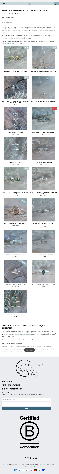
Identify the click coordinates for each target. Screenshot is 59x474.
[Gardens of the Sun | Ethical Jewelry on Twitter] (33, 458)
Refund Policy (32, 466)
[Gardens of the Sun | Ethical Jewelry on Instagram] (28, 458)
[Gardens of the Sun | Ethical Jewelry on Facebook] (25, 458)
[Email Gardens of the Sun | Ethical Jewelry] (22, 458)
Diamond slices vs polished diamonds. (12, 43)
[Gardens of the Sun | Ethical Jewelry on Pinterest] (31, 458)
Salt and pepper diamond (19, 334)
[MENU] (1, 3)
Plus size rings (45, 333)
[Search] (51, 3)
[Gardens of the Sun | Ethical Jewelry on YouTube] (36, 458)
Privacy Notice (46, 464)
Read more (29, 350)
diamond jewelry (37, 339)
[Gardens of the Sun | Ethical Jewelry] (29, 3)
